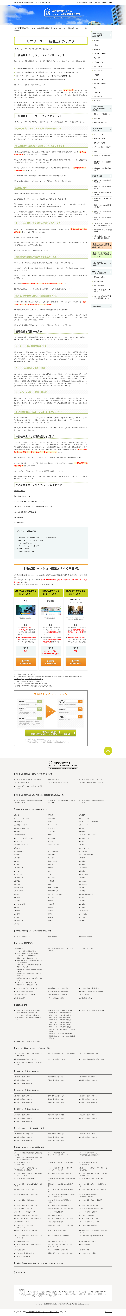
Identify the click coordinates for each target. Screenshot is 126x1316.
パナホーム (97, 92)
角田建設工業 (19, 867)
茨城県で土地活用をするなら (88, 1080)
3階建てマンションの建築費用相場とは (102, 181)
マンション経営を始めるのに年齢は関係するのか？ (88, 1195)
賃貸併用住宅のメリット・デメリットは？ (27, 1189)
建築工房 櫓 (19, 920)
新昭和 (50, 914)
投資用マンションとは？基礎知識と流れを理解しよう (93, 1231)
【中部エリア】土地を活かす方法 (27, 1090)
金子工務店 (51, 858)
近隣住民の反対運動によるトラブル (25, 1059)
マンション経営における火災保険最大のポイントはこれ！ (61, 801)
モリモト (17, 831)
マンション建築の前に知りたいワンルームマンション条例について (58, 1154)
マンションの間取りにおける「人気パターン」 (28, 779)
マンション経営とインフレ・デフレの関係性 (60, 1208)
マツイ (17, 924)
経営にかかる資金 (19, 491)
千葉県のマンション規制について (26, 956)
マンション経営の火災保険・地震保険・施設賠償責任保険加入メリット (41, 795)
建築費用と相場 (97, 176)
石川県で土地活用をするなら (88, 1099)
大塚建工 (17, 917)
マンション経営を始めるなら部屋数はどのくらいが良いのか (61, 1201)
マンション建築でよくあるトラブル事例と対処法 (100, 263)
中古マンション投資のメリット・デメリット (28, 1218)
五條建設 (82, 907)
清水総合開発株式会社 (86, 894)
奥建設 (17, 894)
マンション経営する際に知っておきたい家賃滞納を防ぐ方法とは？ (93, 1174)
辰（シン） (18, 848)
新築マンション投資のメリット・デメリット (60, 1218)
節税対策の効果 (18, 517)
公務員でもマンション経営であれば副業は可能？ (60, 1185)
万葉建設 (50, 920)
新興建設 (50, 815)
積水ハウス (97, 58)
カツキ (82, 897)
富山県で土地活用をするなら (23, 1102)
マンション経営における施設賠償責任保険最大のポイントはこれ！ (28, 801)
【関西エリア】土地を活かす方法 (27, 1109)
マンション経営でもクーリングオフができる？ (61, 1162)
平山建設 (50, 910)
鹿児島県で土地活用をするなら (24, 1134)
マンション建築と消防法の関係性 (26, 951)
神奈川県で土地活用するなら (88, 1077)
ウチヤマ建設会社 (20, 904)
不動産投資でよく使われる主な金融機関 (91, 991)
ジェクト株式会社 (53, 851)
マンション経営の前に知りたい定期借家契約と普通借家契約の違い (90, 1154)
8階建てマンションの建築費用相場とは (102, 212)
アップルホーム (84, 851)
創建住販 (17, 910)
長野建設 (82, 871)
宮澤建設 (17, 881)
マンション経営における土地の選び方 (58, 1205)
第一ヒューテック (53, 828)
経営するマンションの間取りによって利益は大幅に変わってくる (34, 506)
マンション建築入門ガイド (97, 129)
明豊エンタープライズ (21, 844)
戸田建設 (82, 904)
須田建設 (82, 920)
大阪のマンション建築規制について (103, 169)
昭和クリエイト (52, 854)
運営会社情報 (96, 306)
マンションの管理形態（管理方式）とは (91, 1208)
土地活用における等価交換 (55, 1222)
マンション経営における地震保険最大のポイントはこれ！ (93, 801)
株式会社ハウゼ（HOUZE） (56, 894)
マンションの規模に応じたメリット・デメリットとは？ (61, 950)
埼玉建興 (82, 815)
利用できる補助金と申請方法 (103, 147)
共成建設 (82, 861)
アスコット (51, 848)
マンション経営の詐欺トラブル (89, 1053)
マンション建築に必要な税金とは (24, 991)
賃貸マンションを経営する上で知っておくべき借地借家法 (93, 1169)
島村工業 (82, 858)
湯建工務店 (83, 884)
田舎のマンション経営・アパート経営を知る (60, 1225)
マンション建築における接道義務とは (58, 991)
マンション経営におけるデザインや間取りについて (34, 774)
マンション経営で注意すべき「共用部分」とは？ (93, 1185)
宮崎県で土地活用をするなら (56, 1134)
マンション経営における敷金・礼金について (60, 1173)
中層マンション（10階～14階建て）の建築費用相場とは (103, 224)
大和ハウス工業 (98, 79)
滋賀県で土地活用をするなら (88, 1115)
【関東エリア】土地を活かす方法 (27, 1071)
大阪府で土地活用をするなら (23, 1121)
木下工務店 (51, 904)
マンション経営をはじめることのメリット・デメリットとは (28, 1237)
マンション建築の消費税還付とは (89, 988)
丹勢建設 (17, 854)
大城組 (17, 864)
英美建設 (17, 901)
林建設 (82, 844)
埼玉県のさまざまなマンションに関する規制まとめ (29, 979)
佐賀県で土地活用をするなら (23, 1137)
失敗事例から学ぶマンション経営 (57, 994)
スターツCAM (19, 891)
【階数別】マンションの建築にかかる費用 (60, 1010)
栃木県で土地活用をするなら (23, 1083)
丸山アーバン (98, 100)
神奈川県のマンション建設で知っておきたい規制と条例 (29, 974)
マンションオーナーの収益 (88, 1253)
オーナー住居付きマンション (23, 783)
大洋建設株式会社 (20, 834)
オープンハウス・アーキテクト (89, 821)
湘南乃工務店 (84, 874)
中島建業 (82, 864)
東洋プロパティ (19, 851)
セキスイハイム (98, 62)
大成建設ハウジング (21, 825)
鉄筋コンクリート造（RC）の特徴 (25, 994)
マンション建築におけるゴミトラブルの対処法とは (61, 1055)
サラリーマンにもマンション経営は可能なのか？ (60, 1190)
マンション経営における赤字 (88, 1212)
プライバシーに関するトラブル (57, 1059)
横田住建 (17, 897)
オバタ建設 (83, 867)
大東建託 (96, 75)
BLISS (49, 884)
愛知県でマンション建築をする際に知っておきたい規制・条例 (29, 961)
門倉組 (50, 834)
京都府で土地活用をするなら (88, 1118)
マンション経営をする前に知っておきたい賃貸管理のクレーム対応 (28, 1174)
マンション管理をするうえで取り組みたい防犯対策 (28, 1185)
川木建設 (82, 891)
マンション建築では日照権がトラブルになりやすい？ (28, 1063)
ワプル (17, 871)
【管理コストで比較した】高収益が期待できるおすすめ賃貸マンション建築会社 (51, 733)
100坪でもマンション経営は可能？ (58, 1230)
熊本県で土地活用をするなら (23, 1140)
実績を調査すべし (99, 118)
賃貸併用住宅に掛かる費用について (27, 1013)
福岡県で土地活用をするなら (56, 1140)
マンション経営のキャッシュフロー (90, 1222)
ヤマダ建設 (83, 914)
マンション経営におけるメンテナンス (26, 1205)
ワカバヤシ (18, 841)
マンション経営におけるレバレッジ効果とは (93, 1189)
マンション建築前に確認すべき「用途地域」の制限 (61, 1179)
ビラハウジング (84, 818)
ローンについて (98, 134)
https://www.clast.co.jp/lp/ (39, 683)
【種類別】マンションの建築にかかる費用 (27, 1010)
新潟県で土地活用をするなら (88, 1096)
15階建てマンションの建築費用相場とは (103, 231)
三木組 (17, 815)
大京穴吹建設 (98, 66)
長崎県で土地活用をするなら (88, 1134)
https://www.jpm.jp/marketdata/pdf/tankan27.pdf (28, 679)
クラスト (96, 45)
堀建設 (17, 907)
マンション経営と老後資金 (55, 1212)
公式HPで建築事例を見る (26, 662)
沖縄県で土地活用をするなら (56, 1137)
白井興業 (82, 917)
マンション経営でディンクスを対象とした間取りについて (28, 787)
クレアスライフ (84, 841)
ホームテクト (51, 877)
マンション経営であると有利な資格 (25, 512)
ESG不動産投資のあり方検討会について (91, 1236)
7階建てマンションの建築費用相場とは (102, 206)
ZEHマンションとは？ (86, 948)
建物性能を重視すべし (100, 122)
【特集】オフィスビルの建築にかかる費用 (27, 1041)
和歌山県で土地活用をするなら (57, 1115)
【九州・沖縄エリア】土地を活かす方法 (30, 1128)
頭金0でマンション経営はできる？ (25, 1212)
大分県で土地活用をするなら (88, 1137)
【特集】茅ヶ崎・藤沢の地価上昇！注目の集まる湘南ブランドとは (100, 254)
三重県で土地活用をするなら (23, 1115)
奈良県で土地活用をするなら (23, 1118)
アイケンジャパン (53, 825)
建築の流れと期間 (99, 138)
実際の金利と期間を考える (22, 496)
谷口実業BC (51, 818)
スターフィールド (85, 848)
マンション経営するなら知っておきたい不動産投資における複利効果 (26, 1169)
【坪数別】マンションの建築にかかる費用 (92, 1010)
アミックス (83, 881)
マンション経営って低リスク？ (24, 1208)
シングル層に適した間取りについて (58, 783)
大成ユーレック (98, 70)
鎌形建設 (50, 917)
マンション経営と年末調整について (25, 1200)
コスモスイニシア (53, 838)
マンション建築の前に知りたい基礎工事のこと (89, 1163)
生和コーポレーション (100, 53)
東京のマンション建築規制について (103, 156)
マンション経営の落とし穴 (55, 1215)
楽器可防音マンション (54, 779)
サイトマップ (108, 1312)
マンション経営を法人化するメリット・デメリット (29, 501)
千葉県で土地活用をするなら (56, 1080)
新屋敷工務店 (19, 887)
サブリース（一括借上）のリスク (102, 291)
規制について (98, 151)
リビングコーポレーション (88, 834)
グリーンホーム (19, 874)
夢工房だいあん (52, 861)
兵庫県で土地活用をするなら (56, 1118)
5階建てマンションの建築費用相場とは (102, 193)
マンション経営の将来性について (57, 1241)
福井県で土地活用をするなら (56, 1102)
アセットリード (84, 838)
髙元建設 (50, 864)
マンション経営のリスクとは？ (28, 543)
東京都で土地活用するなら (55, 1077)
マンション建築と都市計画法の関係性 (27, 953)
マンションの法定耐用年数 (23, 1256)
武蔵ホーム (83, 877)
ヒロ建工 (50, 874)
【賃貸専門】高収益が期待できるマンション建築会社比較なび (33, 2)
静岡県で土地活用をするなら (56, 1096)
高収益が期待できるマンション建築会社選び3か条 (98, 108)
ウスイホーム (51, 831)
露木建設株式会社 (53, 887)
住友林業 (17, 884)
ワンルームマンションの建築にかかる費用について (29, 1018)
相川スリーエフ (84, 910)
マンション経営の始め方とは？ (89, 1205)
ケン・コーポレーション (22, 818)
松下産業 (82, 831)
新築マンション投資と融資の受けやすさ (26, 1215)
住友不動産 (97, 49)
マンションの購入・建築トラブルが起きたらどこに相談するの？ (28, 1055)
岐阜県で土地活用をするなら (56, 1099)
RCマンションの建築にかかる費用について (29, 1015)
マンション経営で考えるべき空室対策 (91, 1200)
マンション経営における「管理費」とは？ (92, 1178)
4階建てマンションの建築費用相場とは (102, 187)
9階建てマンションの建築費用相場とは (102, 218)
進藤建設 (82, 901)
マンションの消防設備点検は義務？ (25, 1178)
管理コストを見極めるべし (102, 114)
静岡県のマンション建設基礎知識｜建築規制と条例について (29, 970)
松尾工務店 (18, 821)
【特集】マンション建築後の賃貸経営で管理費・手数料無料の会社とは (100, 245)
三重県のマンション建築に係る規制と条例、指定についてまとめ (29, 966)
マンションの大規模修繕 (87, 1215)
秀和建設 (50, 901)
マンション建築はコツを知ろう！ (89, 1225)
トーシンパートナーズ (54, 844)
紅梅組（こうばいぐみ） (22, 828)
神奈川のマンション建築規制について (103, 163)
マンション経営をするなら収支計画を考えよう (23, 1163)
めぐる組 (17, 858)
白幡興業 (17, 914)
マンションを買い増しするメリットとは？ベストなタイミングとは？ (60, 1169)
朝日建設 (96, 40)
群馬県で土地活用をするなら (23, 1077)
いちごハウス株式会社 (86, 854)
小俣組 (50, 821)
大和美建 (50, 907)
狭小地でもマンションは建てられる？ (26, 1230)
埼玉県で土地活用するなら (23, 1080)
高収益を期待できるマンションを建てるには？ (61, 1253)
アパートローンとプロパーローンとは (26, 988)
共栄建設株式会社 (53, 891)
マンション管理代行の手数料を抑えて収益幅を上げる (103, 297)
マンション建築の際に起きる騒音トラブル (92, 1059)
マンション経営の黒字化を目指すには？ (26, 1194)
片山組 (82, 828)
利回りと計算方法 (19, 522)
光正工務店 (51, 897)
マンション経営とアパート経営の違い (58, 1236)
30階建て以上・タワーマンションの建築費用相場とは (103, 237)
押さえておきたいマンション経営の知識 (31, 540)
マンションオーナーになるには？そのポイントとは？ (24, 1226)
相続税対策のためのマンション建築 (58, 988)
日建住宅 (17, 861)
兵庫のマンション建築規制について (27, 958)
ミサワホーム (98, 96)
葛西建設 (50, 867)
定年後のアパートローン (22, 1222)
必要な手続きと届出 (100, 143)
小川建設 (82, 887)
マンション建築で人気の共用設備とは (91, 779)
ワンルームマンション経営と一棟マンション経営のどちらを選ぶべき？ (61, 1195)
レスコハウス (84, 825)
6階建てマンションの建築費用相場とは (102, 200)
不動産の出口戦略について (27, 551)
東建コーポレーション (100, 83)
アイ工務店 (51, 881)
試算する (50, 711)
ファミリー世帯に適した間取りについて (91, 783)
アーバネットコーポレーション (24, 838)
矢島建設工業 (19, 877)
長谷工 (96, 88)
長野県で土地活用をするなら (23, 1099)
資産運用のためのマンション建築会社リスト (97, 35)
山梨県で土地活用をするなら (88, 1102)
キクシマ (50, 841)
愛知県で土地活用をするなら (23, 1096)
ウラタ (50, 871)
